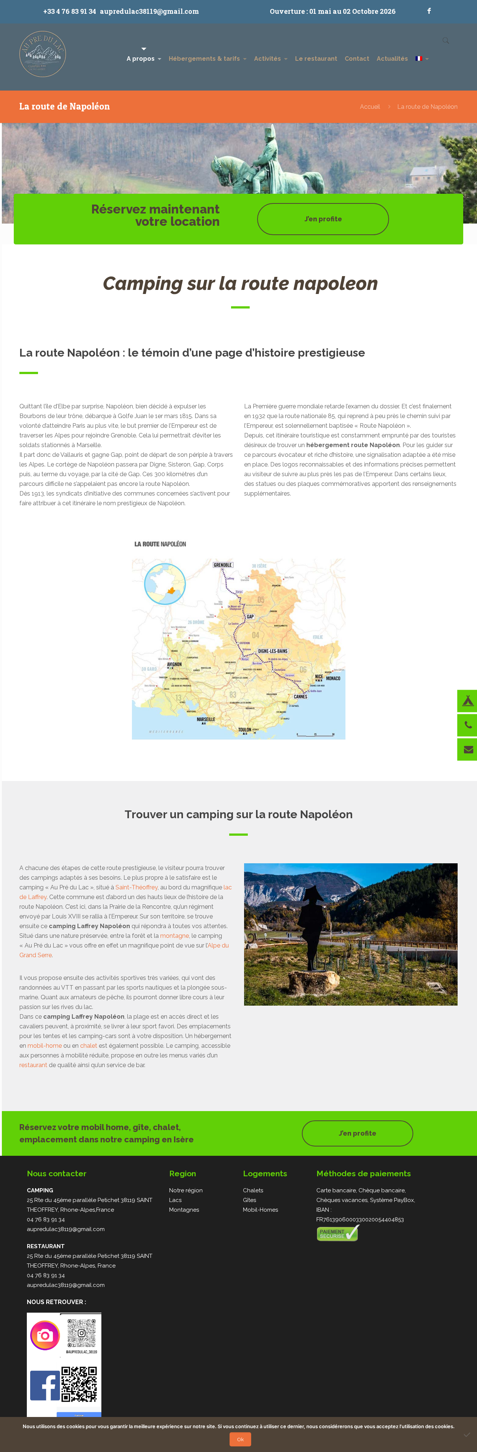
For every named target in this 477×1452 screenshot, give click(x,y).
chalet (88, 1045)
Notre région (186, 1190)
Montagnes (184, 1209)
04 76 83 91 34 (46, 1219)
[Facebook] (429, 10)
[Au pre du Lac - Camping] (42, 57)
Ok (240, 1439)
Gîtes (249, 1200)
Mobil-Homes (260, 1209)
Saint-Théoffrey (137, 887)
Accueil (370, 106)
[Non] (467, 1434)
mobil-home (45, 1045)
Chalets (253, 1190)
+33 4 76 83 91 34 (69, 11)
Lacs (175, 1200)
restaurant (33, 1065)
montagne (174, 935)
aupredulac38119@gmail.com (149, 11)
